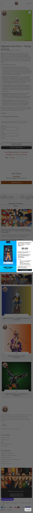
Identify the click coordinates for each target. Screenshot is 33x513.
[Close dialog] (32, 241)
